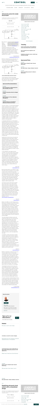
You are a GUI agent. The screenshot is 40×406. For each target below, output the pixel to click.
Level (2, 11)
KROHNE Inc (23, 398)
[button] (2, 2)
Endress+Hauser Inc (24, 25)
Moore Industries (23, 30)
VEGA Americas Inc (24, 36)
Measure (32, 7)
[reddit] (11, 26)
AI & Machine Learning (9, 7)
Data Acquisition (27, 7)
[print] (18, 26)
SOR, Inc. (12, 394)
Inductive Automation (24, 26)
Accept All (36, 404)
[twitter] (10, 26)
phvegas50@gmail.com (15, 287)
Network (15, 7)
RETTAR (22, 32)
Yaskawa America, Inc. (24, 37)
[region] (20, 404)
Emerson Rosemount (24, 24)
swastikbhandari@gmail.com (14, 57)
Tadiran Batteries (23, 35)
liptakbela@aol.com (15, 167)
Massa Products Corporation (25, 29)
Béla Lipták (10, 20)
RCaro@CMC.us (16, 200)
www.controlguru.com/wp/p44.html (8, 197)
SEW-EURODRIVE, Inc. (24, 34)
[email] (13, 26)
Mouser (22, 31)
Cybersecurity (20, 7)
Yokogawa (22, 39)
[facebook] (7, 26)
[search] (4, 2)
